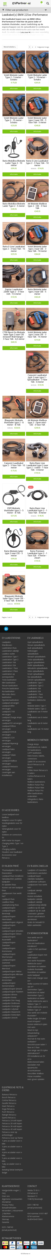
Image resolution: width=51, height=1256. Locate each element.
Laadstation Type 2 (10, 659)
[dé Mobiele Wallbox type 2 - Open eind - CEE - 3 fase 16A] (37, 407)
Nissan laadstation (10, 685)
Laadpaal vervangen (10, 703)
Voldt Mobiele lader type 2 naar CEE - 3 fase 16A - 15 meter (37, 334)
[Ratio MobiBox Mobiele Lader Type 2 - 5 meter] (13, 190)
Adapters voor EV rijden (12, 820)
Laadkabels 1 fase (35, 694)
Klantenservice (8, 1216)
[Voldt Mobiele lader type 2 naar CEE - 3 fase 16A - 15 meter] (37, 319)
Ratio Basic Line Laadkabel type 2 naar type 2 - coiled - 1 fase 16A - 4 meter (37, 466)
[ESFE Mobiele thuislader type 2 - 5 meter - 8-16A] (13, 495)
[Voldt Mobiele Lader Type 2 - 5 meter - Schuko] (13, 61)
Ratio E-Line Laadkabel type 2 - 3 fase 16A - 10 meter (37, 163)
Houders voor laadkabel (12, 852)
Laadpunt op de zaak (36, 910)
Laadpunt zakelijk (34, 902)
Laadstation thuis (9, 648)
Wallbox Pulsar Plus (35, 784)
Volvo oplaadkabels (35, 671)
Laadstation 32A (9, 665)
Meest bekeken (9, 47)
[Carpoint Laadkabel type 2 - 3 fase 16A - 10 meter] (13, 450)
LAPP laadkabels (34, 753)
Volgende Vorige (43, 47)
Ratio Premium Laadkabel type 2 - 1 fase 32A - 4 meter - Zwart (37, 554)
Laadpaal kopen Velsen (11, 934)
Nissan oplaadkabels (36, 645)
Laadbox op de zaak (36, 907)
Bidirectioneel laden (35, 1062)
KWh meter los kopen (11, 840)
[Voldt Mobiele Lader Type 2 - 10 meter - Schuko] (37, 61)
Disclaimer (6, 1202)
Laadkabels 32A (34, 691)
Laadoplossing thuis (10, 905)
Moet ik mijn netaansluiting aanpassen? (33, 1033)
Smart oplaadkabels (35, 674)
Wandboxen (7, 645)
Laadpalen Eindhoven (11, 1003)
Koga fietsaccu (8, 1109)
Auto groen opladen (35, 1079)
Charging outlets (9, 849)
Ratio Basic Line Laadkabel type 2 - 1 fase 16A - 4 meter (37, 510)
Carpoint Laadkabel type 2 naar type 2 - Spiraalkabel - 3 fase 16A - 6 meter (37, 378)
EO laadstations (34, 750)
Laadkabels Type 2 (35, 685)
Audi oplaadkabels (35, 648)
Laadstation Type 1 (10, 656)
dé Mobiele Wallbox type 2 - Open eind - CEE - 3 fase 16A (37, 422)
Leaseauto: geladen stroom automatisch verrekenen (36, 916)
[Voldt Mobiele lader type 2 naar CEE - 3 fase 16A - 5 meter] (37, 104)
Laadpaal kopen (8, 907)
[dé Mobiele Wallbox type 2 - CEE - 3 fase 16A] (37, 190)
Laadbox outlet (8, 653)
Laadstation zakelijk (10, 651)
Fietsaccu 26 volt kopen (12, 1123)
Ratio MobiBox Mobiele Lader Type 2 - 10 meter (14, 163)
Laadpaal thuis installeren (12, 876)
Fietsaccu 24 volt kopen (12, 1120)
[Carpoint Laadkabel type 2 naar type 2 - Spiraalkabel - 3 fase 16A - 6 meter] (37, 362)
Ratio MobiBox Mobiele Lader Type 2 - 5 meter (14, 204)
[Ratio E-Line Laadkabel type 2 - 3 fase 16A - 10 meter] (37, 147)
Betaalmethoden (9, 1207)
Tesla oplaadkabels (35, 659)
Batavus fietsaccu (9, 1094)
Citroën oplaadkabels (36, 679)
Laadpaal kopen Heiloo (11, 971)
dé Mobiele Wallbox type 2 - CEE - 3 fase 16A (37, 206)
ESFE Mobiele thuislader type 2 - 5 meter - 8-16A (14, 510)
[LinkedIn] (6, 629)
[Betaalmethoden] (5, 1243)
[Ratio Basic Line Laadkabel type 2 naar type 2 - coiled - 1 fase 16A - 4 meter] (37, 450)
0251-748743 (7, 1227)
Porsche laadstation (10, 688)
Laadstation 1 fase (10, 668)
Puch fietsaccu (8, 1112)
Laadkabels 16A (34, 688)
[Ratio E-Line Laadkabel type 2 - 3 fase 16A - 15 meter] (13, 233)
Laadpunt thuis (8, 899)
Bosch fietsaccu (8, 1097)
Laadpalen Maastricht (11, 1012)
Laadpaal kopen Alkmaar (12, 974)
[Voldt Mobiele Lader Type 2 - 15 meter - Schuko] (13, 104)
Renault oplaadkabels (36, 656)
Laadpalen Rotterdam (11, 1015)
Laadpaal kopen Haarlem (12, 991)
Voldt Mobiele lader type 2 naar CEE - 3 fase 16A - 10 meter (37, 248)
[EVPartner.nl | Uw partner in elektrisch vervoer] (21, 3)
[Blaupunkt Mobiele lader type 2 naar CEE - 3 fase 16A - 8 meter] (13, 583)
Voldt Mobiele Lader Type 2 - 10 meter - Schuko (37, 77)
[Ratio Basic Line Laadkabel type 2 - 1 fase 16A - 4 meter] (37, 495)
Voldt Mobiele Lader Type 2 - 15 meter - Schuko (14, 120)
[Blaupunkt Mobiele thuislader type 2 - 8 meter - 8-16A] (13, 407)
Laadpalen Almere (9, 994)
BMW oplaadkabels (35, 665)
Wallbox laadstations (36, 782)
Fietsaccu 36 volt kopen (12, 1126)
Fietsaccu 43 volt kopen (12, 1129)
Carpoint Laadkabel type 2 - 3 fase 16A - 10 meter (14, 465)
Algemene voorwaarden (12, 1199)
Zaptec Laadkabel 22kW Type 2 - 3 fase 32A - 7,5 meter (14, 291)
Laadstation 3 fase (10, 671)
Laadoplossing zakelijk (36, 905)
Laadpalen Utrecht (10, 1017)
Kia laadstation (8, 691)
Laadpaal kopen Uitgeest (12, 922)
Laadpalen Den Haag (11, 1000)
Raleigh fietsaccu (9, 1114)
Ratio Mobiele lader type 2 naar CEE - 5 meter (37, 291)
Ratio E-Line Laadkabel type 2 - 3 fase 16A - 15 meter (14, 248)
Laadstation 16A (9, 662)
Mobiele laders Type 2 (36, 708)
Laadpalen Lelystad (10, 1009)
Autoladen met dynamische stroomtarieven (34, 1067)
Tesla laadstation (9, 679)
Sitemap (5, 1219)
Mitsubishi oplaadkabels (37, 668)
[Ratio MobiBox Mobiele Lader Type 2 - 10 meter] (13, 147)
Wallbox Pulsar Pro (35, 790)
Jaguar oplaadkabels (35, 662)
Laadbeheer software (36, 881)
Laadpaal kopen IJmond (12, 988)
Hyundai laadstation (10, 700)
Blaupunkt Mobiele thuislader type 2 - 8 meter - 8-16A (14, 422)
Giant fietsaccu (8, 1106)
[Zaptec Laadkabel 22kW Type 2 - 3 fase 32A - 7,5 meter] (13, 276)
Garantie (5, 1222)
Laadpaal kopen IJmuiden (12, 931)
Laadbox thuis (8, 902)
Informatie (14, 88)
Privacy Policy (7, 1205)
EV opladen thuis (9, 884)
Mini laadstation (8, 682)
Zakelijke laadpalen (35, 879)
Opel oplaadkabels (35, 642)
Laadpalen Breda (9, 997)
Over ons (6, 1196)
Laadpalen (6, 642)
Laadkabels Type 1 (35, 682)
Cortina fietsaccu (9, 1100)
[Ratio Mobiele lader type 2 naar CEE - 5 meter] (37, 276)
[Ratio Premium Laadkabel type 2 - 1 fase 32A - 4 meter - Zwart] (37, 537)
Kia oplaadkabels (34, 677)
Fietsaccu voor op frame (12, 1138)
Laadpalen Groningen (11, 1006)
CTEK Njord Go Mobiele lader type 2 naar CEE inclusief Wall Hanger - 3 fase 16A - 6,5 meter (14, 335)
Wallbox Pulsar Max (35, 787)
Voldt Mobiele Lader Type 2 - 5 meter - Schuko (14, 77)
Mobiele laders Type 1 (36, 706)
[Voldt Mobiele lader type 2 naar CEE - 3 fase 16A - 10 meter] (37, 233)
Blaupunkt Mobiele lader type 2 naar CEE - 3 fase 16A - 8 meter (14, 598)
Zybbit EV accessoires (36, 761)
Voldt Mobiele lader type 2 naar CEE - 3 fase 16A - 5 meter (37, 120)
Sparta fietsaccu (9, 1117)
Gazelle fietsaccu (9, 1103)
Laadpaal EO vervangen (12, 723)
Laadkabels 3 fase (35, 697)
